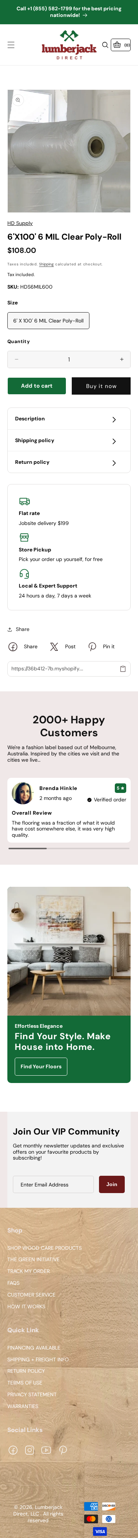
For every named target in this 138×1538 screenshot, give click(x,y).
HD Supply (20, 223)
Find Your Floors (41, 1066)
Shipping (46, 264)
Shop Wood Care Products (44, 1248)
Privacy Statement (32, 1394)
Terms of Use (24, 1383)
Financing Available (33, 1348)
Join (111, 1184)
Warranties (22, 1406)
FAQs (13, 1283)
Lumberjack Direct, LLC (38, 1510)
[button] (11, 45)
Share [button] (22, 629)
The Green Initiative (33, 1260)
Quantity (18, 341)
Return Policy (26, 1371)
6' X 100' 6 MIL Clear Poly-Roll (48, 320)
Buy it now (101, 386)
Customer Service (31, 1295)
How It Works (26, 1307)
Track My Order (28, 1272)
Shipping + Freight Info (38, 1360)
